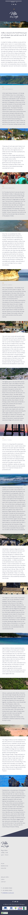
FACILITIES (3, 868)
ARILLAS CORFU (5, 877)
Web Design (15, 904)
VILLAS (2, 863)
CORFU (2, 879)
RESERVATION (4, 865)
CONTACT (3, 881)
